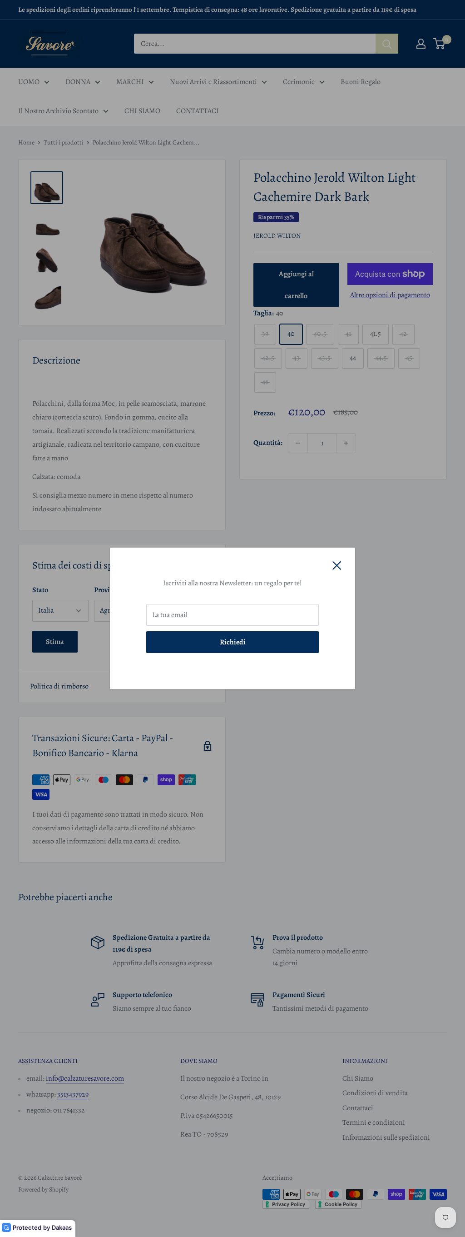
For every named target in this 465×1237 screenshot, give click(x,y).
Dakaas (62, 1227)
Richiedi (233, 642)
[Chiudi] (336, 565)
